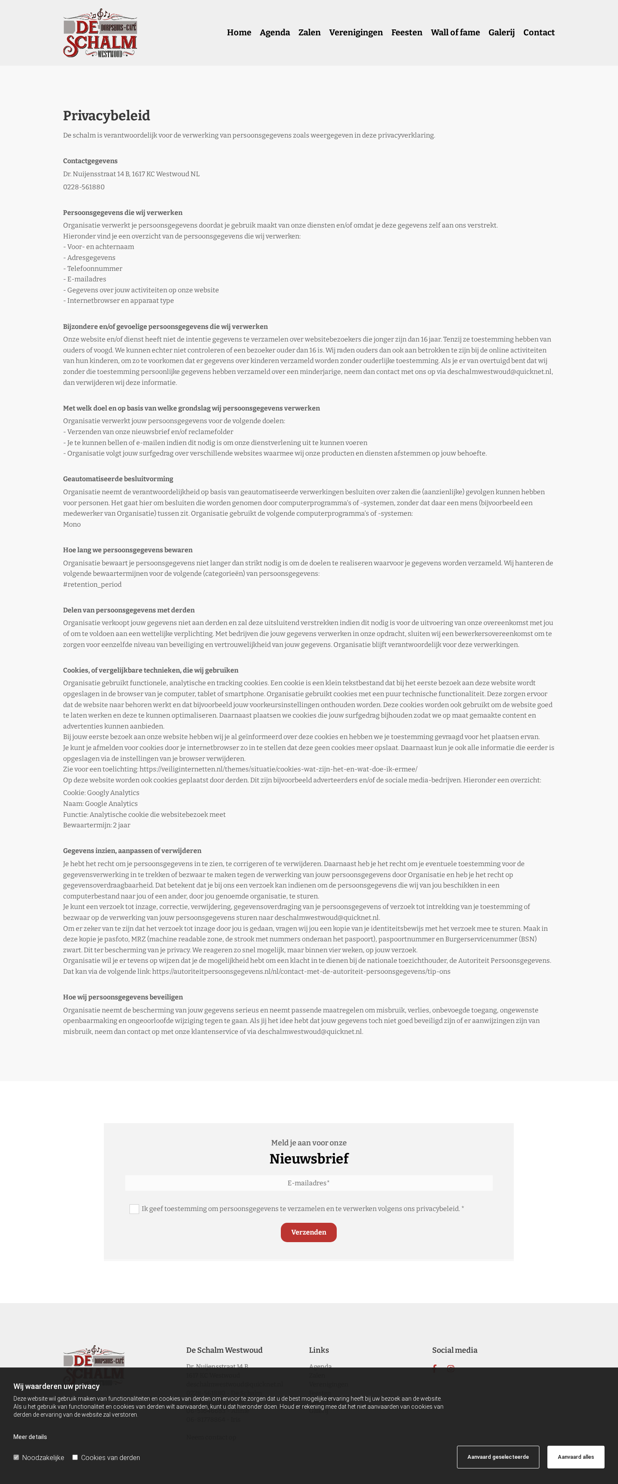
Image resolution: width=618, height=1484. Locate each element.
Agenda (275, 32)
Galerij (502, 32)
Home (239, 32)
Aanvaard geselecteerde (498, 1457)
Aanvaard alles (576, 1457)
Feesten (407, 32)
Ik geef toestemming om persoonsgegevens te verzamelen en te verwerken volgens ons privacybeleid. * (303, 1209)
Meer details (30, 1437)
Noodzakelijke (43, 1458)
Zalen (309, 32)
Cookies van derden (110, 1458)
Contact (539, 32)
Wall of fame (455, 32)
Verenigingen (356, 32)
